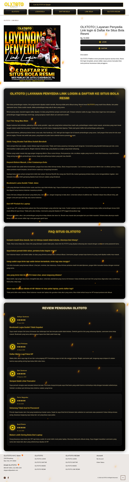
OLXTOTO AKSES (40, 466)
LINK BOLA (89, 11)
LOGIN (104, 42)
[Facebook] (8, 478)
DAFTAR (104, 48)
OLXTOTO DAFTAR (41, 462)
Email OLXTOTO (10, 465)
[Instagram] (5, 478)
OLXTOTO (15, 11)
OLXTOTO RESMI (113, 11)
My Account (100, 459)
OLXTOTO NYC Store (12, 456)
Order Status (100, 462)
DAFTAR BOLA (64, 11)
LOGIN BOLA (40, 11)
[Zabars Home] (14, 4)
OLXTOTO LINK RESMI (73, 469)
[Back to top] (123, 477)
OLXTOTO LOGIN (40, 459)
